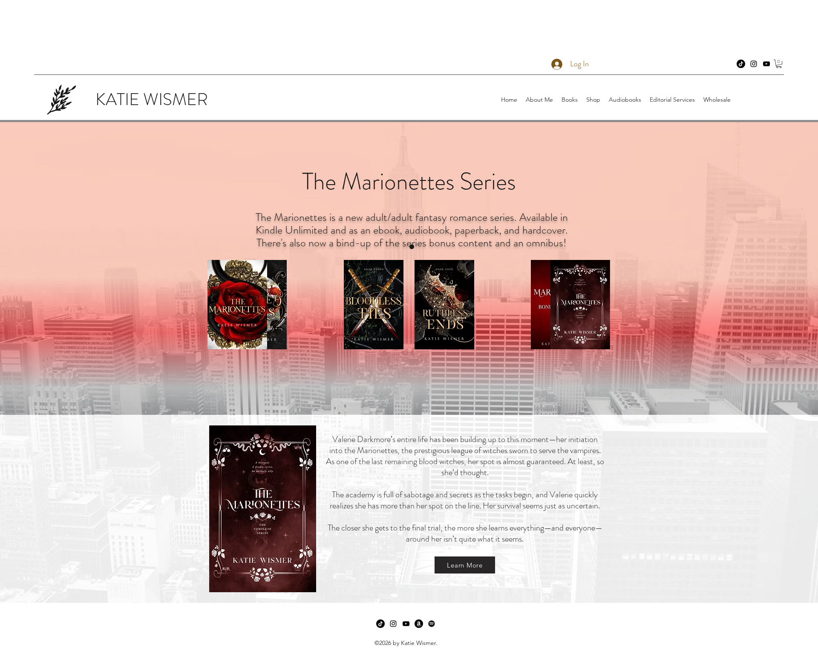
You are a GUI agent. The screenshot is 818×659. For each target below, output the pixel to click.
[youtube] (766, 64)
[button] (779, 64)
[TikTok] (741, 64)
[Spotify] (431, 623)
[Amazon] (419, 623)
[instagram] (753, 64)
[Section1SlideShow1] (411, 247)
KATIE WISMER (151, 99)
